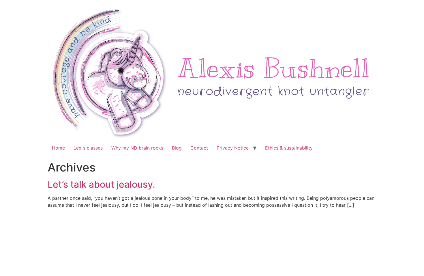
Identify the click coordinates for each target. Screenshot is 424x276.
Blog (177, 148)
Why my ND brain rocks (137, 148)
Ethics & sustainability (289, 148)
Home (58, 148)
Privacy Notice (233, 148)
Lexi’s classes (88, 148)
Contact (199, 148)
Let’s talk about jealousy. (101, 184)
